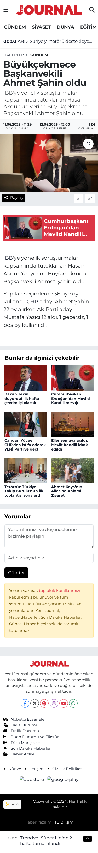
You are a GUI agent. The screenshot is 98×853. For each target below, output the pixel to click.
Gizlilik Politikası (67, 769)
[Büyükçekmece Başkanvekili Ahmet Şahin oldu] (49, 163)
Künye (15, 769)
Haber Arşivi (22, 754)
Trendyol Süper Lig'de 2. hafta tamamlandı (46, 840)
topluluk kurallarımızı (59, 590)
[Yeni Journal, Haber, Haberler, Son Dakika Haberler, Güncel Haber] (49, 9)
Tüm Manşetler (25, 742)
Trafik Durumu (25, 730)
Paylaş (16, 197)
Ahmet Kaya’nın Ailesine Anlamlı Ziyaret (66, 491)
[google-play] (63, 780)
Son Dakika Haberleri (31, 748)
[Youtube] (63, 703)
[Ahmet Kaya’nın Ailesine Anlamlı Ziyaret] (72, 470)
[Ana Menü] (5, 10)
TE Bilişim (63, 822)
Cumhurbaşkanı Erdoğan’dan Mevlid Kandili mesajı (70, 398)
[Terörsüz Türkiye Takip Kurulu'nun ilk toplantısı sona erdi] (25, 470)
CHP (32, 301)
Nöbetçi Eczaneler (28, 719)
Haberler (13, 54)
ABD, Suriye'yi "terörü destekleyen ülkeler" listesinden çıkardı (49, 41)
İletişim (37, 769)
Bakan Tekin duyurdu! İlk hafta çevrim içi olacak (21, 398)
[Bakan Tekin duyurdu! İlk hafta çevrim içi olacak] (25, 377)
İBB (8, 258)
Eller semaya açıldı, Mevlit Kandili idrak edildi (69, 445)
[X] (34, 703)
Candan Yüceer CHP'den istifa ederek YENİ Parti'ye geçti (25, 445)
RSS (14, 804)
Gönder (16, 572)
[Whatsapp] (73, 703)
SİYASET (41, 27)
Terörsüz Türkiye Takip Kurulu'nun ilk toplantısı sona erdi (23, 491)
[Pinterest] (44, 703)
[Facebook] (25, 703)
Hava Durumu (24, 725)
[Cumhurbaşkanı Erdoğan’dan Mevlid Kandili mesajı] (72, 377)
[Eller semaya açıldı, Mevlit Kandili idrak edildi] (72, 424)
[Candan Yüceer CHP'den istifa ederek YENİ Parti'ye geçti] (25, 424)
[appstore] (32, 780)
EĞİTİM (88, 27)
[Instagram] (54, 703)
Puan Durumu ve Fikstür (35, 736)
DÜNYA (65, 27)
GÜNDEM (15, 27)
